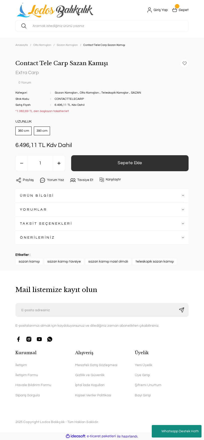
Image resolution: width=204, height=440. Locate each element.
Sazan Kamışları (66, 92)
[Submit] (182, 310)
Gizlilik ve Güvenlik (89, 375)
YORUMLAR (33, 209)
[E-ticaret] (101, 436)
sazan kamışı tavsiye (64, 261)
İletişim (21, 365)
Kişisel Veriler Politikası (93, 395)
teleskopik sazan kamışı (155, 261)
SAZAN (136, 92)
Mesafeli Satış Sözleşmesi (96, 365)
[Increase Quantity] (59, 163)
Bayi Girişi (143, 395)
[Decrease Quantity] (22, 163)
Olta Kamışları (89, 92)
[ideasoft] (76, 436)
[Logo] (56, 10)
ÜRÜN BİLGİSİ (37, 195)
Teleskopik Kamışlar (115, 92)
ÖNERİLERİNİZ (37, 237)
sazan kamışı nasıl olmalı (108, 261)
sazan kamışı (29, 261)
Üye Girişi (142, 375)
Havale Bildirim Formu (33, 385)
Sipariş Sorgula (27, 395)
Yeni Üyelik (143, 365)
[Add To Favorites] (185, 63)
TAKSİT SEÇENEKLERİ (46, 223)
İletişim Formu (26, 375)
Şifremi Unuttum (148, 385)
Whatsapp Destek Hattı (180, 431)
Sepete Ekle (130, 163)
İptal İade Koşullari (89, 385)
